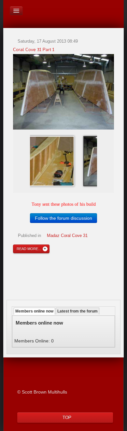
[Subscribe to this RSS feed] (113, 38)
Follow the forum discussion (63, 218)
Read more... (29, 249)
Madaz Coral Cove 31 (67, 235)
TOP (67, 417)
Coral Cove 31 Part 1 (33, 49)
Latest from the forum (77, 311)
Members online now (34, 311)
